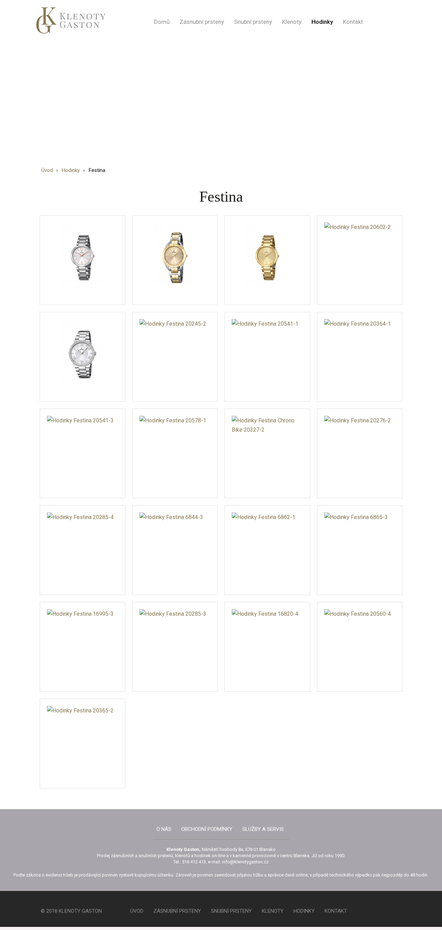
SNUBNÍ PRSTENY (231, 911)
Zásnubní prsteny (202, 21)
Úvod (47, 170)
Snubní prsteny (253, 21)
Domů (162, 21)
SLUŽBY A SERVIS (263, 829)
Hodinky (322, 21)
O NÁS (163, 829)
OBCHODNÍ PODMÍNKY (206, 829)
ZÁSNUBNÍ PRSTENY (177, 911)
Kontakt (353, 21)
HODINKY (304, 911)
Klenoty (291, 21)
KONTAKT (336, 911)
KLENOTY (273, 911)
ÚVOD (136, 911)
